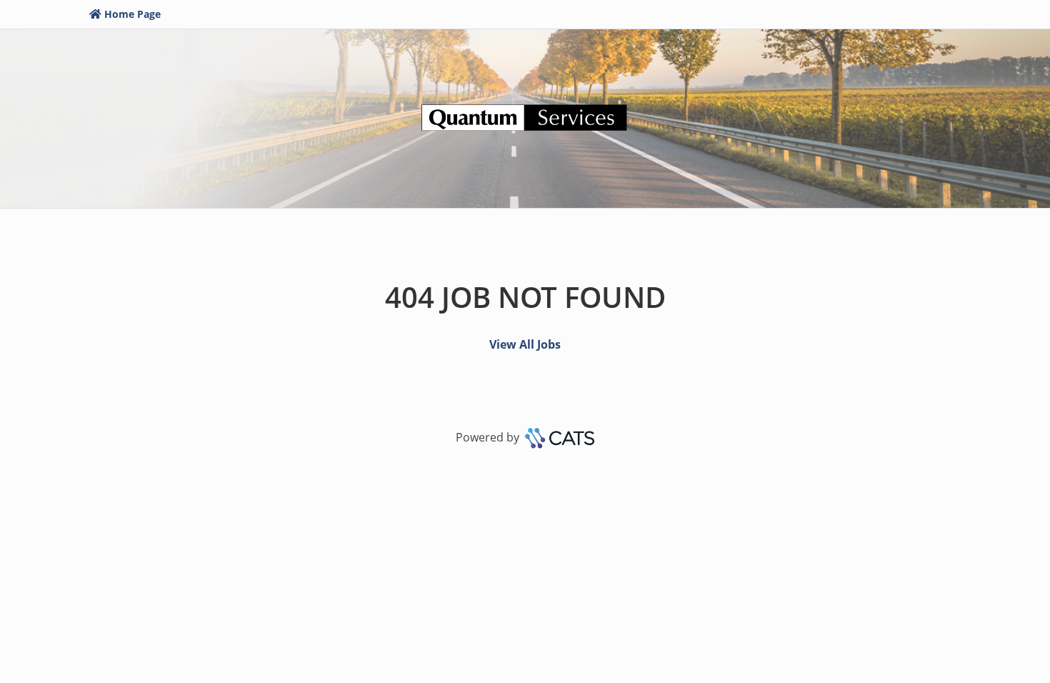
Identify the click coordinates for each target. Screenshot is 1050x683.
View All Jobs (525, 344)
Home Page (132, 14)
